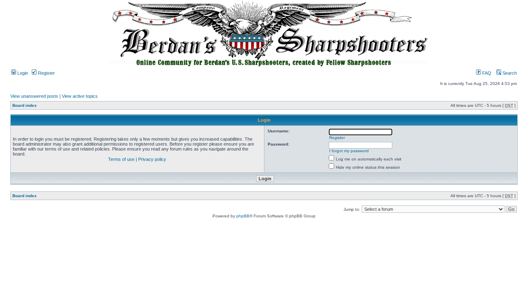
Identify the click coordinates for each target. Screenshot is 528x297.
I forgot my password (349, 150)
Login (22, 73)
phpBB (243, 216)
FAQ (486, 73)
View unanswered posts (34, 96)
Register (46, 73)
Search (509, 73)
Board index (24, 105)
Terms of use (121, 159)
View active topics (80, 96)
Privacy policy (152, 159)
